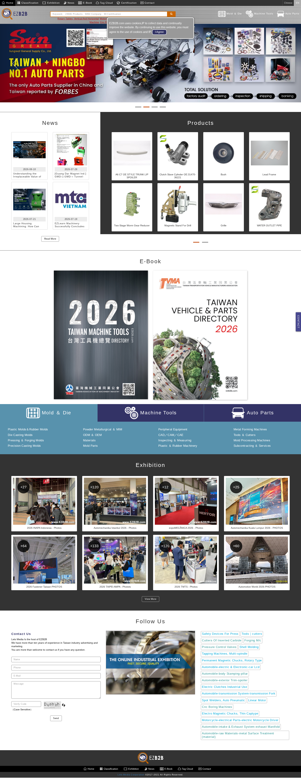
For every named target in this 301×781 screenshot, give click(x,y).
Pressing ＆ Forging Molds (26, 440)
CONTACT (298, 322)
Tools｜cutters (252, 634)
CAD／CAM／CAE (170, 435)
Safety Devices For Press (220, 634)
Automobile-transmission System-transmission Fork (238, 693)
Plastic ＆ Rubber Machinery (177, 446)
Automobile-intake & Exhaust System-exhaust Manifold (241, 727)
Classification (30, 2)
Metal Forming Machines (250, 429)
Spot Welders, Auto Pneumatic (223, 700)
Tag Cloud (106, 2)
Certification (128, 2)
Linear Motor (257, 700)
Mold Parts (90, 446)
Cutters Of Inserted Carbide (221, 640)
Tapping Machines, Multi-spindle (224, 653)
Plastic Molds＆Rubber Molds (28, 429)
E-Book (87, 2)
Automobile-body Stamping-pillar (225, 673)
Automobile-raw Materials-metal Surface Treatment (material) (238, 735)
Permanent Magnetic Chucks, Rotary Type (232, 660)
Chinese (288, 3)
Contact (149, 2)
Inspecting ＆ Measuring (174, 440)
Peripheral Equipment (172, 429)
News (71, 2)
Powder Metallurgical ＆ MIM (102, 429)
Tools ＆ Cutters (245, 435)
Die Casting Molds (20, 435)
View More (150, 599)
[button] (15, 62)
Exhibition (53, 2)
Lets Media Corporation (131, 775)
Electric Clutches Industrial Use (224, 687)
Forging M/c (252, 640)
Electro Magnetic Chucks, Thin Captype (230, 713)
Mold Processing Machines (252, 440)
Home (9, 2)
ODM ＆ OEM (92, 435)
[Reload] (63, 705)
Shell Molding (249, 647)
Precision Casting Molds (24, 446)
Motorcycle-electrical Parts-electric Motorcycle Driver (240, 720)
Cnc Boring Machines (217, 707)
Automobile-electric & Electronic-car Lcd (230, 667)
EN (297, 3)
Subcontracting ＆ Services (252, 446)
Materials (89, 440)
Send (56, 718)
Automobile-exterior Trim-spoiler (225, 680)
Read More (50, 239)
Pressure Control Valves (219, 647)
